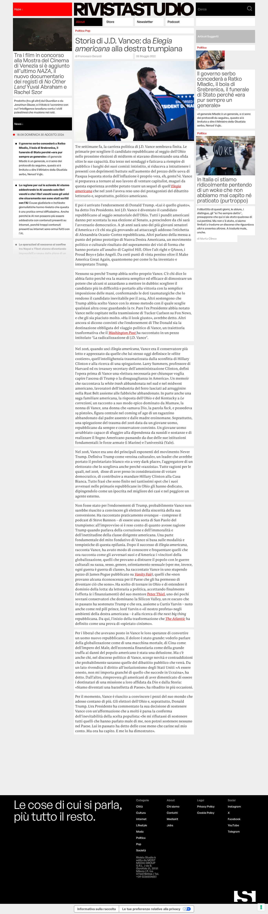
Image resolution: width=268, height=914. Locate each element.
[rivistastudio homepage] (134, 9)
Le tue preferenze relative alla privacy (151, 909)
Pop (87, 30)
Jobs (170, 825)
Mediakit (172, 819)
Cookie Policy (205, 812)
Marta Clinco (208, 238)
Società (141, 850)
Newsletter (145, 22)
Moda (140, 831)
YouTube (233, 825)
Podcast (174, 22)
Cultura (141, 812)
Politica (80, 30)
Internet (141, 819)
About (80, 22)
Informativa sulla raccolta (96, 909)
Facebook (234, 819)
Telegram (234, 831)
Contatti (172, 812)
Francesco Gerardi (90, 56)
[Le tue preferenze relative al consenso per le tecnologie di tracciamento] (261, 907)
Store (110, 22)
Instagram (234, 806)
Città (139, 806)
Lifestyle (141, 825)
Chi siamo (173, 806)
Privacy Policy (205, 806)
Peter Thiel (156, 594)
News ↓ (18, 123)
